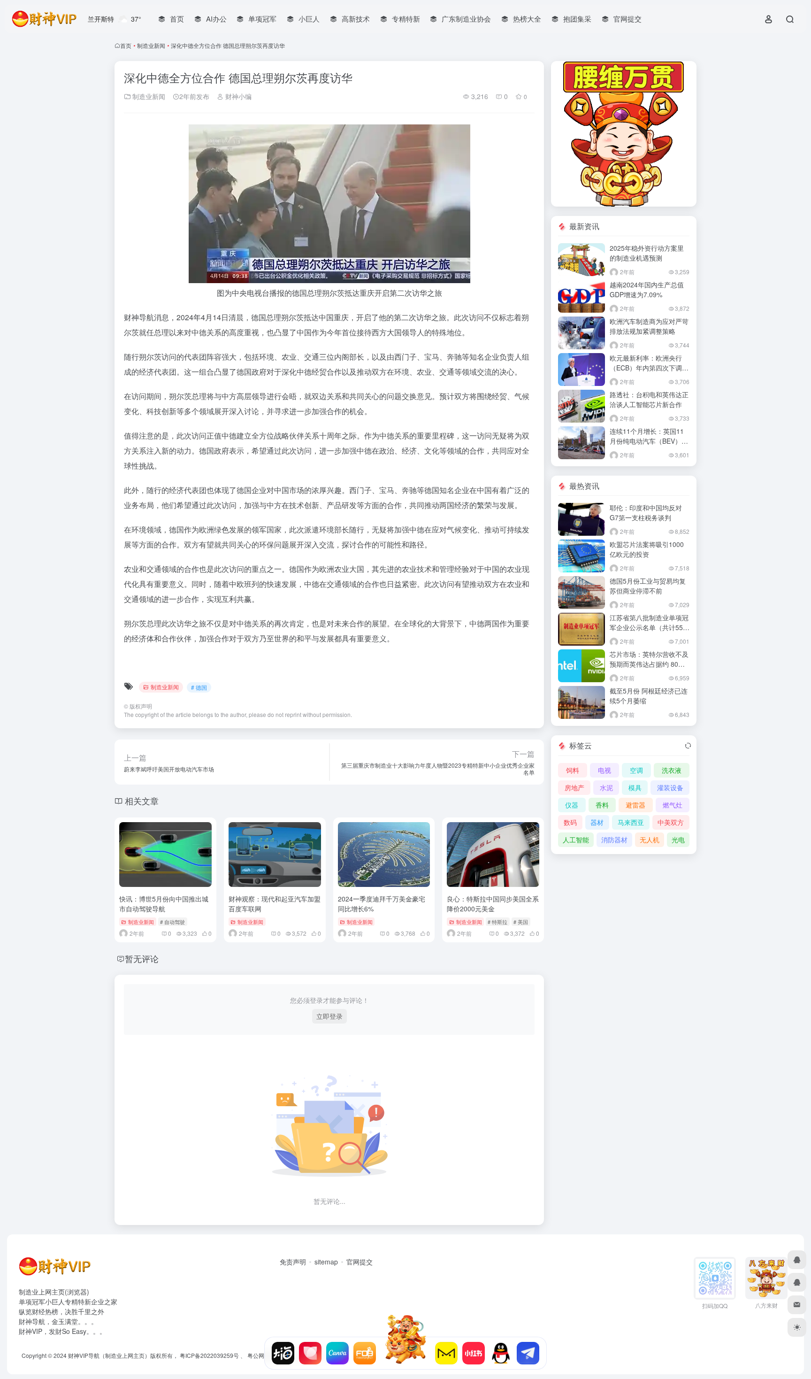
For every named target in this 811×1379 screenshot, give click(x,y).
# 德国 (199, 687)
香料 (602, 804)
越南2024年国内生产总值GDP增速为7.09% (647, 289)
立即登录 (329, 1016)
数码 (570, 822)
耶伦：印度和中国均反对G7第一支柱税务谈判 (646, 512)
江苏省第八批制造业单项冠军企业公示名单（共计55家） (649, 627)
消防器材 (614, 839)
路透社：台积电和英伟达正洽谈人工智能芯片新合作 (649, 399)
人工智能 (576, 839)
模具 (635, 787)
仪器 (571, 804)
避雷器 (635, 804)
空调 (636, 770)
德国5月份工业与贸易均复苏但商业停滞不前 (648, 585)
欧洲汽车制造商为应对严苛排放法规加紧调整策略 (649, 326)
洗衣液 (671, 770)
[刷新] (688, 745)
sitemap (326, 1261)
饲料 (572, 770)
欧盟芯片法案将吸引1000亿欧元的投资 (647, 549)
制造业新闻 (151, 45)
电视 (604, 770)
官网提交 (359, 1261)
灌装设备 (670, 787)
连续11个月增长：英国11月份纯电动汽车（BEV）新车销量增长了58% (649, 440)
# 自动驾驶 (172, 921)
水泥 (606, 787)
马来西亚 (631, 822)
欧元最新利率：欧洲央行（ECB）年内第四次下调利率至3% (649, 367)
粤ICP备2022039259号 (209, 1355)
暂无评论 (142, 958)
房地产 (574, 787)
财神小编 (237, 96)
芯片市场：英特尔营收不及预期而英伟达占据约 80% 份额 (649, 663)
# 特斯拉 (497, 921)
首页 (125, 45)
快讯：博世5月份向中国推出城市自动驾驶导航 (163, 903)
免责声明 (293, 1261)
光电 (678, 839)
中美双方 (671, 822)
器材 (597, 822)
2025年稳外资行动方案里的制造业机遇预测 (647, 252)
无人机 (649, 839)
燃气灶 (672, 804)
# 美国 (520, 921)
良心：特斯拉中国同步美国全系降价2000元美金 (493, 903)
